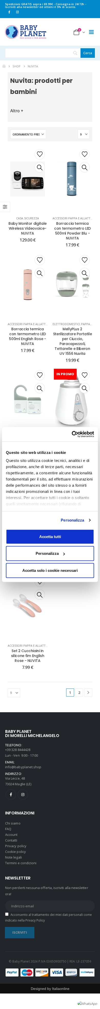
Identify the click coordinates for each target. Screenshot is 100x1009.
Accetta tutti (50, 536)
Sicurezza (31, 218)
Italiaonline (60, 989)
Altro (16, 111)
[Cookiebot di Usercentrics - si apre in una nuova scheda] (72, 434)
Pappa (85, 324)
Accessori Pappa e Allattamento (33, 324)
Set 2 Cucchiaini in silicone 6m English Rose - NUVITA (27, 655)
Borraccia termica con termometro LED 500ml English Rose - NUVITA (27, 336)
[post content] (27, 179)
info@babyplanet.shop (23, 767)
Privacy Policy (35, 920)
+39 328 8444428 (17, 749)
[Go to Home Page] (4, 66)
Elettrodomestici (66, 324)
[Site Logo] (25, 32)
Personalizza (72, 520)
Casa (19, 218)
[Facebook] (9, 11)
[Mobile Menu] (91, 32)
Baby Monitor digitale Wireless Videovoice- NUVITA (27, 228)
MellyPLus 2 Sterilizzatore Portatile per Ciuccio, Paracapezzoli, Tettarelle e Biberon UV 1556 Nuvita (72, 341)
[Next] (88, 692)
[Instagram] (17, 11)
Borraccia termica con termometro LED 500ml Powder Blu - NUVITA (72, 231)
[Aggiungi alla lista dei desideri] (40, 154)
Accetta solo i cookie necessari (50, 570)
